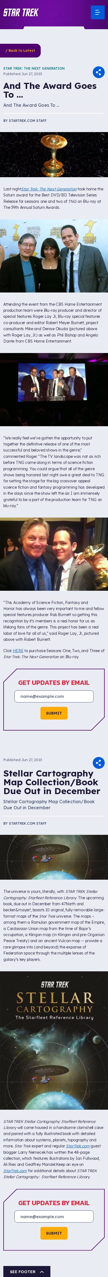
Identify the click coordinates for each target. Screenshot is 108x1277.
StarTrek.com (77, 1146)
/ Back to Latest (20, 50)
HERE (18, 650)
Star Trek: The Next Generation (34, 68)
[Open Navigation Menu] (98, 12)
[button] (21, 12)
